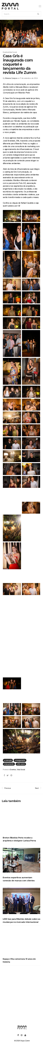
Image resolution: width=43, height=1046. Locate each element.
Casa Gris (8, 760)
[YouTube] (25, 1035)
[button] (38, 14)
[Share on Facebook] (4, 775)
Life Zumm (21, 764)
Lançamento (9, 764)
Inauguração (20, 760)
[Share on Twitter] (7, 775)
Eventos (13, 770)
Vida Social (21, 770)
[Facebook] (18, 1035)
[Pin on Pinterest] (11, 775)
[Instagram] (21, 1035)
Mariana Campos (11, 78)
